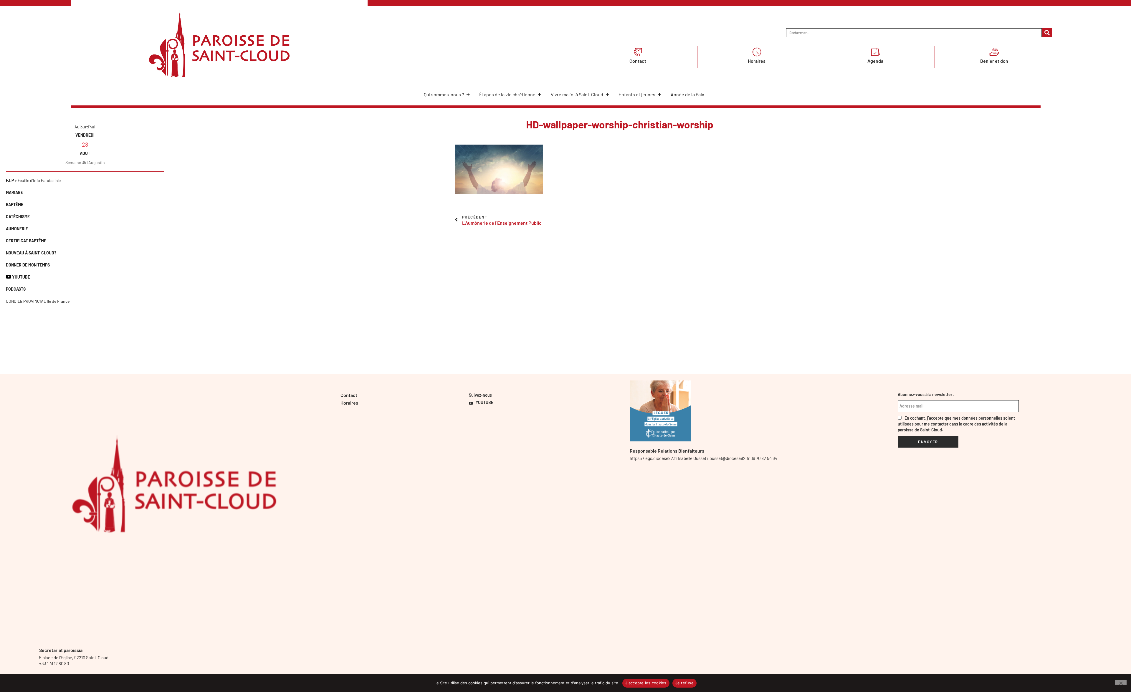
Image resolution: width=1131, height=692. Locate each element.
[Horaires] (757, 52)
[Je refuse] (1121, 682)
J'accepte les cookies (645, 683)
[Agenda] (875, 52)
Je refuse (684, 683)
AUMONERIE (17, 228)
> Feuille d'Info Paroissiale (33, 180)
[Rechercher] (1047, 32)
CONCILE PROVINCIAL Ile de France (38, 301)
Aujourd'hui (85, 126)
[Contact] (638, 52)
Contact (637, 61)
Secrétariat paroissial (61, 650)
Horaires (756, 61)
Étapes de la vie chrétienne (507, 94)
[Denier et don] (994, 52)
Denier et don (994, 61)
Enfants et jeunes (637, 94)
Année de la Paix (687, 94)
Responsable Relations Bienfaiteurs (667, 450)
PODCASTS (16, 289)
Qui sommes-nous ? (444, 94)
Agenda (875, 61)
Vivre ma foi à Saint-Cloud (577, 94)
